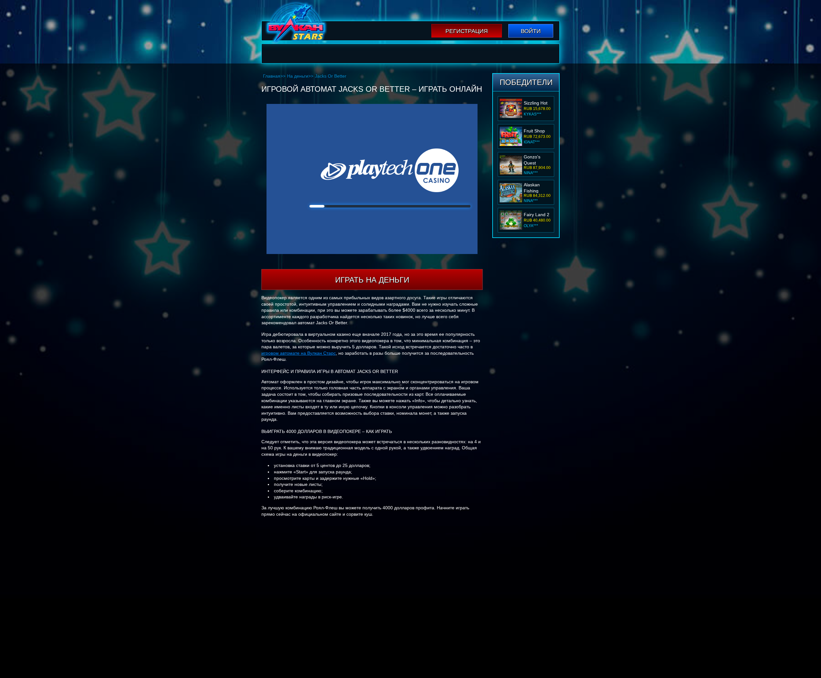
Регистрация (466, 31)
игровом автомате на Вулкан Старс (298, 353)
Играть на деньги (372, 279)
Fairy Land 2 (536, 186)
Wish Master (536, 214)
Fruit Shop (534, 103)
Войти (531, 31)
